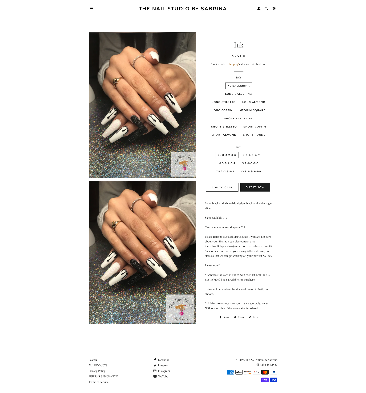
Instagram (163, 371)
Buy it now (255, 187)
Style (239, 77)
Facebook (163, 360)
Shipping (233, 64)
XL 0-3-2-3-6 (227, 154)
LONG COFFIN (222, 110)
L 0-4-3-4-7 (251, 154)
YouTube (162, 376)
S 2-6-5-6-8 (250, 163)
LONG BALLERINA (238, 93)
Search (93, 360)
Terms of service (98, 382)
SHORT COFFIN (254, 126)
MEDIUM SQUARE (252, 110)
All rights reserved (266, 364)
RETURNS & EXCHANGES (104, 376)
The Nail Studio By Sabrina (183, 8)
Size (238, 147)
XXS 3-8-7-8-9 (251, 171)
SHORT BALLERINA (238, 118)
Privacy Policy (97, 371)
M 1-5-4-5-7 (227, 163)
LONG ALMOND (253, 101)
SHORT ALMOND (224, 134)
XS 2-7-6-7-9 (225, 171)
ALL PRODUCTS (98, 365)
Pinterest (163, 365)
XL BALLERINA (239, 85)
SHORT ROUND (254, 134)
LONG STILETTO (224, 101)
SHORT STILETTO (224, 126)
